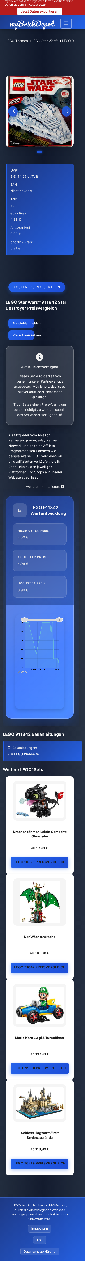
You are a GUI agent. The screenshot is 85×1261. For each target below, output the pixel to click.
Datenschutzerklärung (40, 1251)
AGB (40, 1240)
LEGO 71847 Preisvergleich (40, 967)
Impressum (39, 1229)
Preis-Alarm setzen (23, 335)
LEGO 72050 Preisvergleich (39, 1068)
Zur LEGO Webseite (23, 754)
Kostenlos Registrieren (36, 287)
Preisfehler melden (23, 323)
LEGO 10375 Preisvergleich (40, 862)
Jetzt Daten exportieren (40, 11)
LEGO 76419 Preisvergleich (40, 1163)
